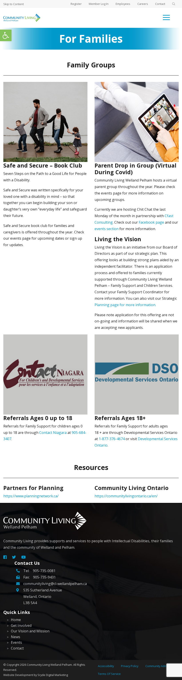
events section (107, 228)
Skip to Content (13, 4)
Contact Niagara (53, 432)
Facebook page (151, 222)
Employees (123, 4)
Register (76, 4)
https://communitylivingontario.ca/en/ (126, 496)
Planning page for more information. (125, 304)
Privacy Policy (129, 666)
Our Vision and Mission (30, 631)
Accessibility (106, 666)
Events (16, 642)
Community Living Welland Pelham (49, 665)
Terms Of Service (109, 674)
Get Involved (21, 625)
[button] (6, 35)
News (15, 636)
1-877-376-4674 (112, 438)
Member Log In (99, 4)
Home (16, 619)
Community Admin (157, 666)
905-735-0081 (44, 570)
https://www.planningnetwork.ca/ (31, 496)
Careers (142, 4)
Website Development (18, 675)
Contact (160, 4)
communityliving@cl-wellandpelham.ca (55, 583)
